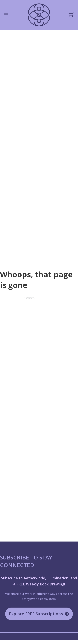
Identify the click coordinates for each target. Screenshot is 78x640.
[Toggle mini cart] (71, 15)
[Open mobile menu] (6, 14)
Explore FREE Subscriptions (36, 613)
